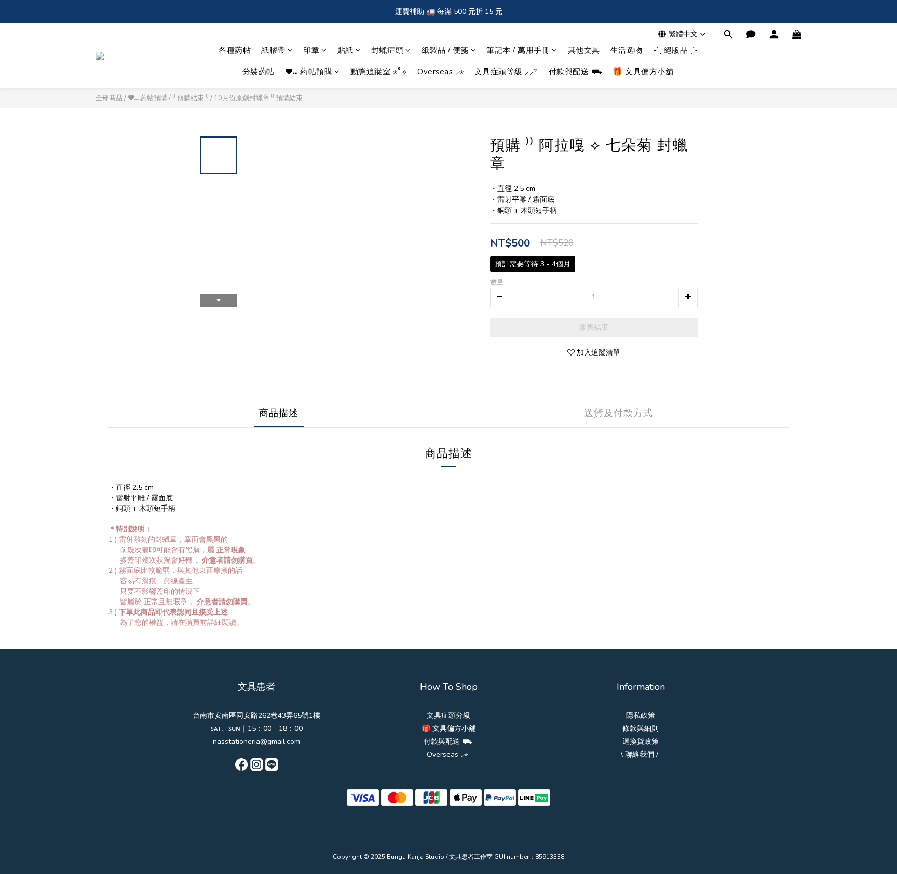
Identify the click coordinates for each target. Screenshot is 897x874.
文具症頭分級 (448, 715)
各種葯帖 (235, 50)
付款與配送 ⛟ (576, 71)
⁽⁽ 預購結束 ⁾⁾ (190, 98)
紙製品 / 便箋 (445, 50)
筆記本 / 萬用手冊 (518, 50)
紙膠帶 (273, 50)
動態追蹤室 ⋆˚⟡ (378, 71)
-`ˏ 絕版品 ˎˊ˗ (675, 50)
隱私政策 (640, 715)
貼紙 (345, 50)
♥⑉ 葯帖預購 (309, 71)
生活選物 (626, 50)
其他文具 (584, 50)
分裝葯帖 (258, 71)
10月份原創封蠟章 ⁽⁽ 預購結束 (258, 98)
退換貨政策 (640, 741)
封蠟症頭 (387, 50)
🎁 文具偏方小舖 (643, 71)
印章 (311, 50)
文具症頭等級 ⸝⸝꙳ (506, 71)
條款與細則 (640, 728)
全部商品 (109, 98)
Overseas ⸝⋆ (440, 71)
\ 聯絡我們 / (639, 754)
